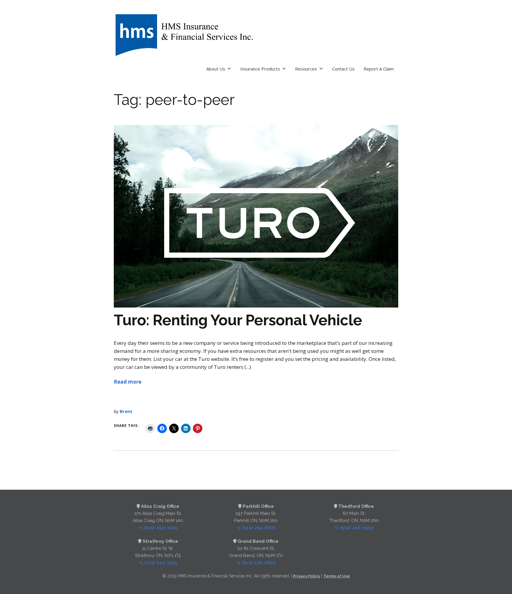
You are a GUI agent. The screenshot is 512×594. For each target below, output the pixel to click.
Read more (127, 381)
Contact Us (343, 69)
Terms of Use (336, 576)
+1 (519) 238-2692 (256, 562)
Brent (126, 411)
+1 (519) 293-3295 (157, 527)
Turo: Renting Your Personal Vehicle (238, 320)
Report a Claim (379, 69)
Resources (306, 69)
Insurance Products (260, 69)
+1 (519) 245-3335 (158, 562)
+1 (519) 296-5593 (354, 527)
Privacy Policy (306, 576)
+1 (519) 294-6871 (256, 527)
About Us (215, 69)
